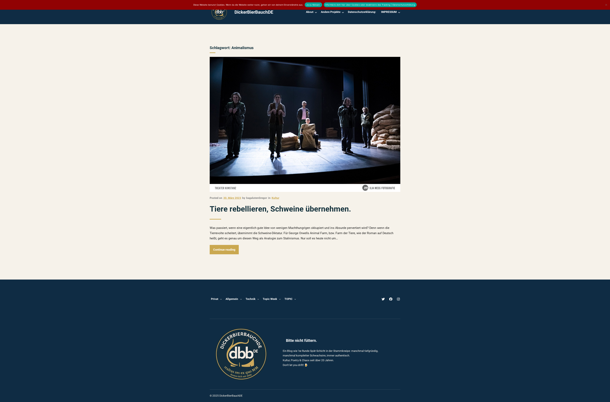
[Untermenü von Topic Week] (280, 299)
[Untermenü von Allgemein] (241, 299)
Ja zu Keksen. (313, 4)
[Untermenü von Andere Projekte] (343, 12)
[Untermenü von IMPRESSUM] (399, 12)
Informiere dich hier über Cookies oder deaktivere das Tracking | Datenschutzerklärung (370, 4)
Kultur (275, 197)
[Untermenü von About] (316, 12)
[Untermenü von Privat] (221, 299)
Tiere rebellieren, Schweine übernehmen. (280, 208)
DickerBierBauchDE (253, 12)
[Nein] (606, 4)
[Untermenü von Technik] (258, 299)
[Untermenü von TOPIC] (295, 299)
